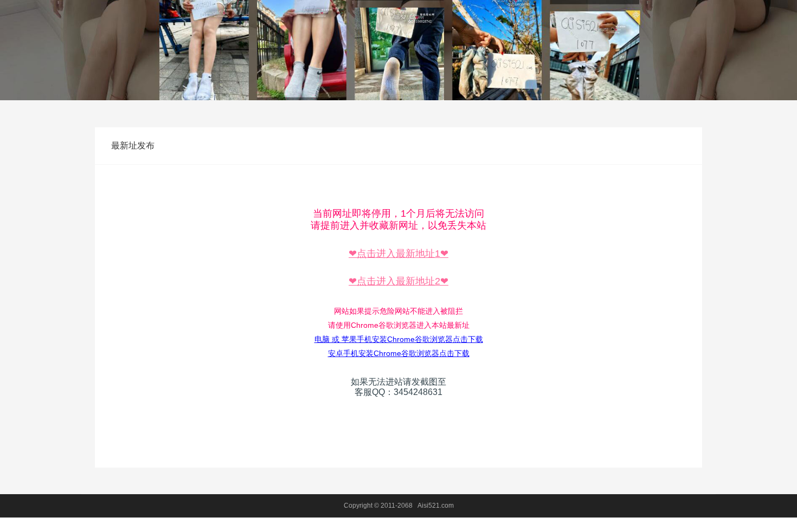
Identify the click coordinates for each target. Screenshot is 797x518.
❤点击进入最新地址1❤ (398, 253)
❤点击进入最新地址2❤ (398, 281)
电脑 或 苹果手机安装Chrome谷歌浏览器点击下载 (398, 339)
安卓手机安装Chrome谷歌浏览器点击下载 (399, 353)
